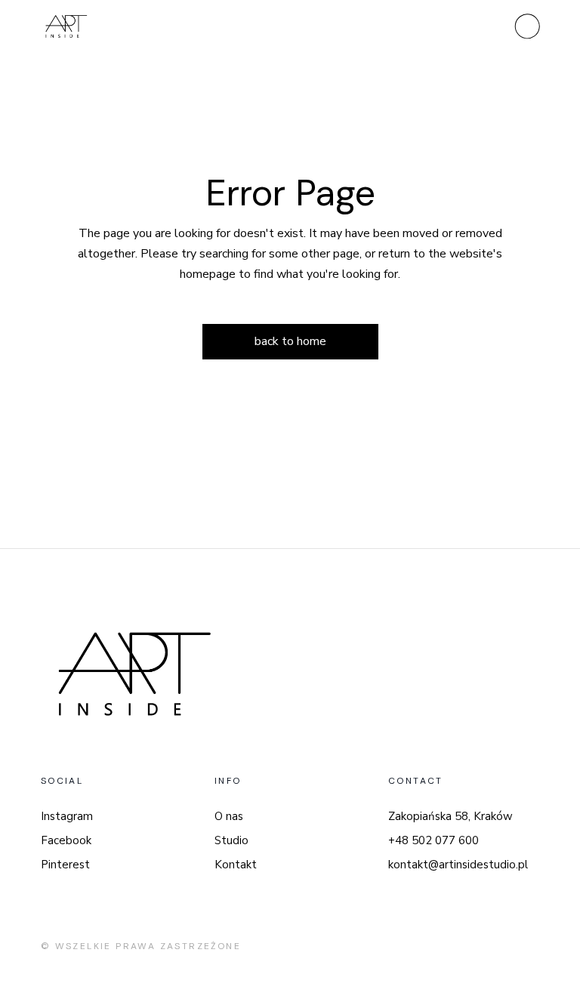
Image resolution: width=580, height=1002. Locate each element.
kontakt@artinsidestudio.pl (458, 864)
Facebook (66, 840)
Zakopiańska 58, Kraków (450, 816)
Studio (231, 840)
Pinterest (65, 864)
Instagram (67, 816)
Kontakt (235, 864)
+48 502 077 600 (433, 840)
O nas (228, 816)
